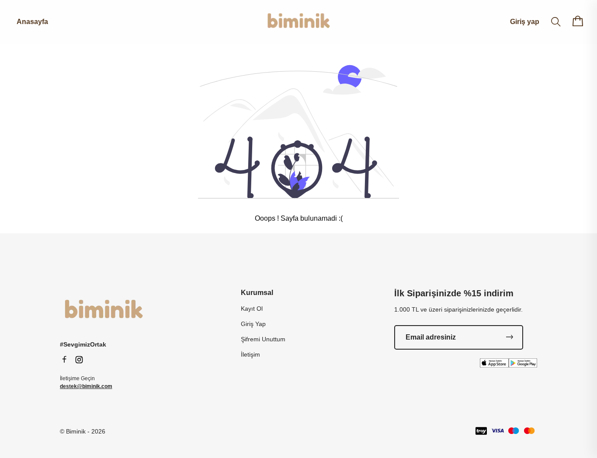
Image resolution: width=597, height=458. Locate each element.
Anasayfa (32, 21)
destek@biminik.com (86, 386)
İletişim (250, 354)
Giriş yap (524, 21)
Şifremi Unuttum (263, 339)
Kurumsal (257, 292)
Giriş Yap (253, 323)
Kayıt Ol (252, 308)
